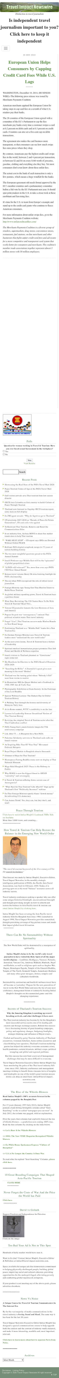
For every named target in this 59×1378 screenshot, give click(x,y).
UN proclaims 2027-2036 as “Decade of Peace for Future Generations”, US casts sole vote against (29, 521)
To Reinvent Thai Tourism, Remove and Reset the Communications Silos (26, 528)
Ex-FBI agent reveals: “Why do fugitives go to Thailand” (30, 516)
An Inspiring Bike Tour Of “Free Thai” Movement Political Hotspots (26, 745)
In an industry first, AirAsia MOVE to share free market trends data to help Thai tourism (29, 534)
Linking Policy (18, 1370)
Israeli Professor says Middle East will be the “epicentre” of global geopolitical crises (30, 561)
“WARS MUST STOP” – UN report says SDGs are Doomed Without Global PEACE (30, 541)
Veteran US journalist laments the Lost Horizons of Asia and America (29, 609)
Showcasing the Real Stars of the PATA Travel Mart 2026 (29, 484)
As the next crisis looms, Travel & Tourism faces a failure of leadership (30, 643)
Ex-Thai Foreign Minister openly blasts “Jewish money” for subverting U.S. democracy (29, 794)
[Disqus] (29, 297)
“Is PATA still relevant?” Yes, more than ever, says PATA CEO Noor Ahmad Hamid (29, 568)
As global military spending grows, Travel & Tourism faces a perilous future (30, 595)
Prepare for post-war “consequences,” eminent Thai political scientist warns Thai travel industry (27, 615)
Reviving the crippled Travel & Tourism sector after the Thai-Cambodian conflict (29, 721)
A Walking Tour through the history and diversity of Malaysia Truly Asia (27, 703)
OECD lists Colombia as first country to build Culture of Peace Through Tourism (29, 503)
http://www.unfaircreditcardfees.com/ (19, 221)
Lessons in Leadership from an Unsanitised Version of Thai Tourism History (28, 714)
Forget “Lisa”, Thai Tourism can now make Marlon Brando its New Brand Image (30, 622)
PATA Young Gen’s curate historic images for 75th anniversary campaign (26, 728)
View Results (29, 463)
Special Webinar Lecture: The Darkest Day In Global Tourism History (28, 697)
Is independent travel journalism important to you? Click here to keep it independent (29, 30)
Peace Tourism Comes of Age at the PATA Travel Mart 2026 (28, 490)
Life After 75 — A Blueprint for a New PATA (24, 733)
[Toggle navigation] (6, 48)
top (55, 1375)
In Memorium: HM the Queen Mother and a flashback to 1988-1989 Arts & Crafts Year (29, 683)
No (6, 454)
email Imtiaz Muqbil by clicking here (19, 908)
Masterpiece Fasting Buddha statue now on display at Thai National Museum (30, 761)
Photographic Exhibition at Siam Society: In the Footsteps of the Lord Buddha (30, 690)
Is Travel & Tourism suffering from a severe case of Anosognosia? (27, 781)
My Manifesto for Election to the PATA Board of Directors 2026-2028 (30, 663)
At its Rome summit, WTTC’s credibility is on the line (28, 709)
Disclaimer (6, 1370)
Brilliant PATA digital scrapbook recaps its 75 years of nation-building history (28, 548)
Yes (6, 451)
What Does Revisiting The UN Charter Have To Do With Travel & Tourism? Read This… (29, 602)
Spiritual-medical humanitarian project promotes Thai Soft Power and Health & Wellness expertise (30, 649)
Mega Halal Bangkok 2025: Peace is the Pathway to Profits (27, 767)
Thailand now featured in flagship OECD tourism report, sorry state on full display (29, 510)
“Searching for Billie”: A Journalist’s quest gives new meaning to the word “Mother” (28, 670)
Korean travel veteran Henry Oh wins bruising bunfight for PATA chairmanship (30, 575)
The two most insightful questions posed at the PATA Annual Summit (28, 555)
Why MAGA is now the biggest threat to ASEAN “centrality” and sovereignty (26, 774)
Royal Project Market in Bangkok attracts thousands (28, 751)
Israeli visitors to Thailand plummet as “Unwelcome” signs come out (28, 656)
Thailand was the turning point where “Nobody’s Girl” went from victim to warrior (28, 676)
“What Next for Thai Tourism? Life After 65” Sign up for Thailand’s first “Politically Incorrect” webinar (29, 788)
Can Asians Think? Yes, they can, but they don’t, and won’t (28, 801)
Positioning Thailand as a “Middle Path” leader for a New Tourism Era (30, 629)
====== (29, 87)
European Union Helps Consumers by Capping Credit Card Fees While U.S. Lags (29, 72)
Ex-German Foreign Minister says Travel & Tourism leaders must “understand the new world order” (27, 636)
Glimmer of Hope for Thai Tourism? (20, 755)
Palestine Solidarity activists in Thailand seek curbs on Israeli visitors (29, 739)
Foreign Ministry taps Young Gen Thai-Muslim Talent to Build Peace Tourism (29, 588)
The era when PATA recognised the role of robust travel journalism (29, 582)
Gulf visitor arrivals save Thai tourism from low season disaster (29, 496)
